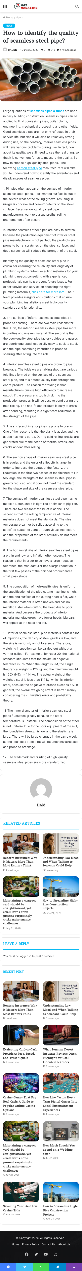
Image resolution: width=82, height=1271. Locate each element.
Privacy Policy (30, 1244)
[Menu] (5, 7)
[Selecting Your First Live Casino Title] (21, 1192)
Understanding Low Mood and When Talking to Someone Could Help (61, 861)
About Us (64, 1244)
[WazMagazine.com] (26, 6)
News (19, 17)
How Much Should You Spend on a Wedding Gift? (59, 1150)
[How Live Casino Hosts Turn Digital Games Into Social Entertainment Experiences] (61, 1083)
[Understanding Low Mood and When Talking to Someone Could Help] (61, 843)
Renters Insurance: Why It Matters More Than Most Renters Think (20, 861)
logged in (25, 956)
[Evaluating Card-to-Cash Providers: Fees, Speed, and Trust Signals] (21, 1035)
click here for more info (48, 292)
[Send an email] (15, 49)
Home (9, 17)
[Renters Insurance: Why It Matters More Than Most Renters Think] (21, 843)
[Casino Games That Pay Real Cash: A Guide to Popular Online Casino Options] (21, 1083)
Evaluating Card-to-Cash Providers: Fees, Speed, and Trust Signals (20, 1054)
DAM (11, 49)
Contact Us (49, 1244)
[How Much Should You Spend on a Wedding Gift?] (61, 1131)
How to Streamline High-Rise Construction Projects (60, 904)
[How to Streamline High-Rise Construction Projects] (61, 886)
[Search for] (77, 7)
